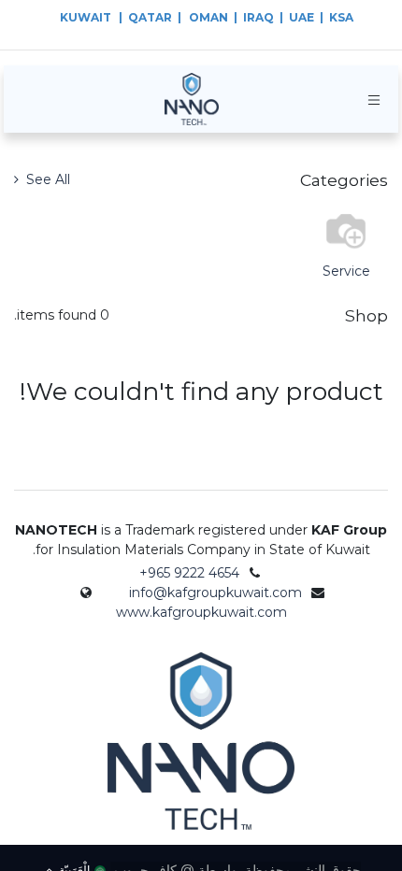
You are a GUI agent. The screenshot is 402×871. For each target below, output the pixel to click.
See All (46, 179)
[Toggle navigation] (374, 99)
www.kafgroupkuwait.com (201, 612)
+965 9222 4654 (189, 572)
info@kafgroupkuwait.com (215, 592)
